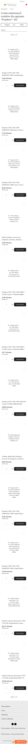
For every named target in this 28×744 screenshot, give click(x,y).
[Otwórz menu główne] (2, 5)
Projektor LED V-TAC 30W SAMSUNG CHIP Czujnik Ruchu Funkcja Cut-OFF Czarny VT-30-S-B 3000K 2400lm (13, 74)
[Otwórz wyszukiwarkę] (20, 4)
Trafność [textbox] (3, 30)
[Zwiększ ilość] (10, 85)
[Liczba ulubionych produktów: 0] (23, 4)
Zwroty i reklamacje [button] (7, 719)
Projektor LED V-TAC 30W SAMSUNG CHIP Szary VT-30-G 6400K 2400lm (12, 129)
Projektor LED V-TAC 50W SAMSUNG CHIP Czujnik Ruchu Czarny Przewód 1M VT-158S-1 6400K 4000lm (12, 567)
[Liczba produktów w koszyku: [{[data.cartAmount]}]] (25, 4)
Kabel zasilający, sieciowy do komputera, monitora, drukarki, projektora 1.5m (12, 238)
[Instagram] (15, 724)
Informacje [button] (5, 714)
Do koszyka (20, 85)
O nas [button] (3, 710)
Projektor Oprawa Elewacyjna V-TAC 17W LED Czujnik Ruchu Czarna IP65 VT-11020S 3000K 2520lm (14, 622)
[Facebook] (13, 724)
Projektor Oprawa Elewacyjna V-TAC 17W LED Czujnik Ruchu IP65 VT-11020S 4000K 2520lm (14, 677)
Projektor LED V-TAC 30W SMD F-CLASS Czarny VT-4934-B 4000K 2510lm (13, 348)
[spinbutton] (6, 85)
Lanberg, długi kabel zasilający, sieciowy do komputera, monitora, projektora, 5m (12, 458)
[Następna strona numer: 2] (22, 35)
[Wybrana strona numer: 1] (14, 35)
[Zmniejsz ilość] (3, 85)
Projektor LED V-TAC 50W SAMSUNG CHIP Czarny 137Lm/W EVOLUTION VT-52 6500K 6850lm (13, 184)
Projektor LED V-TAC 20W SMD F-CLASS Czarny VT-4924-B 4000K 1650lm (13, 293)
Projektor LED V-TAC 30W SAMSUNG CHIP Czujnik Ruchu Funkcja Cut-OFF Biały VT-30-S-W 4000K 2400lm (13, 512)
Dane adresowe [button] (6, 706)
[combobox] (14, 30)
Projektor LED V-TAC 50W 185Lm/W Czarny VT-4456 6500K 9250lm (14, 403)
